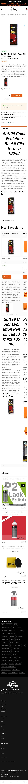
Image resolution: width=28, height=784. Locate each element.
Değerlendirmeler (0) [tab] (8, 221)
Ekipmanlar (20, 630)
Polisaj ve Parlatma (22, 112)
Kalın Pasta (4, 512)
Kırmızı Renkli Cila (7, 116)
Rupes (14, 654)
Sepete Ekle (17, 95)
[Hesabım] (10, 781)
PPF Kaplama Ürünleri (6, 654)
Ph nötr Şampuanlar (15, 645)
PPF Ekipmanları (15, 651)
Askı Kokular (9, 624)
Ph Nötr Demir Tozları (21, 580)
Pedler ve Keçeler (5, 645)
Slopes (10, 660)
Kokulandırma (5, 639)
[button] (25, 25)
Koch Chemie (13, 478)
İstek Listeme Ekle (4, 99)
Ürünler (3, 701)
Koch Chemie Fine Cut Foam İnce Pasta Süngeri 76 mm (13, 548)
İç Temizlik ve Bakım (13, 672)
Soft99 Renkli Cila (4, 117)
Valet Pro (11, 663)
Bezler (15, 624)
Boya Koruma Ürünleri (6, 478)
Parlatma (15, 112)
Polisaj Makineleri (15, 648)
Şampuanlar (22, 672)
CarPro (19, 627)
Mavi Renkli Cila (14, 116)
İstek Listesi (24, 782)
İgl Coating (4, 672)
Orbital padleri (14, 546)
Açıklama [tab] (5, 128)
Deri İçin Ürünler (12, 630)
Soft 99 (5, 58)
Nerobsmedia (12, 770)
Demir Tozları (4, 580)
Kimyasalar (11, 636)
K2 (18, 633)
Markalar (11, 112)
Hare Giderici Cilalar (11, 633)
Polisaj (17, 512)
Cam (14, 627)
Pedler (18, 546)
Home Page (3, 14)
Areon (3, 624)
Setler (15, 657)
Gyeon (3, 633)
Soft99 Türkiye (12, 117)
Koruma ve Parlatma (20, 478)
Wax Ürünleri (18, 663)
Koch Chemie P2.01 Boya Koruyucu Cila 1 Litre (12, 480)
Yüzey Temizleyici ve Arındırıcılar (8, 666)
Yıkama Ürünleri (15, 669)
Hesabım (10, 782)
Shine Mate (4, 660)
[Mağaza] (3, 781)
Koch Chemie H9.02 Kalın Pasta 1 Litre (10, 514)
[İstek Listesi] (24, 781)
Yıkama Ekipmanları (6, 669)
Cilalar (7, 112)
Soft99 (2, 114)
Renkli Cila (20, 116)
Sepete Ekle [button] (6, 277)
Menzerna (18, 639)
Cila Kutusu (4, 630)
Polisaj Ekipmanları (6, 648)
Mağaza (3, 782)
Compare (7, 99)
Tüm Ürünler (10, 14)
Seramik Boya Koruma (6, 657)
